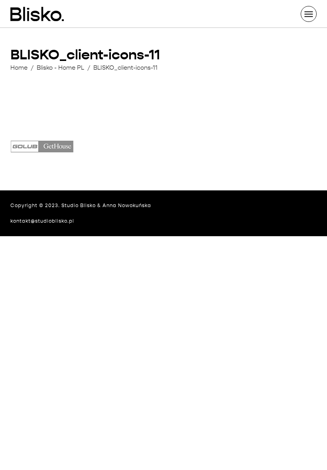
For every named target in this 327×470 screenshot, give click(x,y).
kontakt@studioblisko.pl (42, 221)
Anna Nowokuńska (126, 205)
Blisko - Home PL (60, 67)
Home (19, 67)
